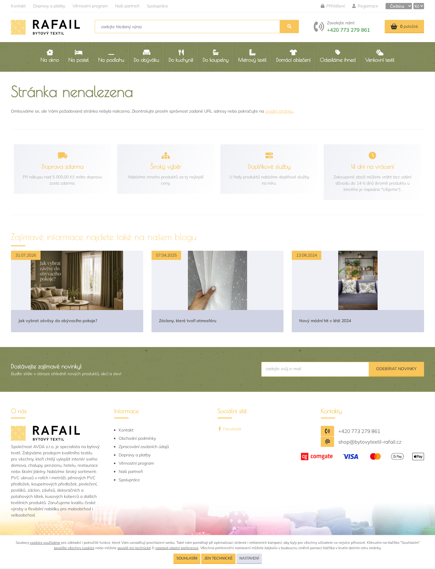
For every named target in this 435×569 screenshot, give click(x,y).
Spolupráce (157, 6)
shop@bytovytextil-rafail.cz (370, 442)
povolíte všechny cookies (74, 548)
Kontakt (18, 6)
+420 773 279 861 (348, 30)
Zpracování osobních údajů (144, 446)
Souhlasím (186, 558)
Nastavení (249, 558)
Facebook (231, 428)
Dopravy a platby (49, 6)
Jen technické (218, 558)
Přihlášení (335, 6)
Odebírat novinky (396, 368)
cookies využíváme (45, 542)
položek (409, 26)
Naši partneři (127, 6)
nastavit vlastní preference (177, 548)
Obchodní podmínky (137, 438)
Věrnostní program (90, 6)
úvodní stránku (279, 111)
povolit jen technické (134, 548)
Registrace (367, 6)
